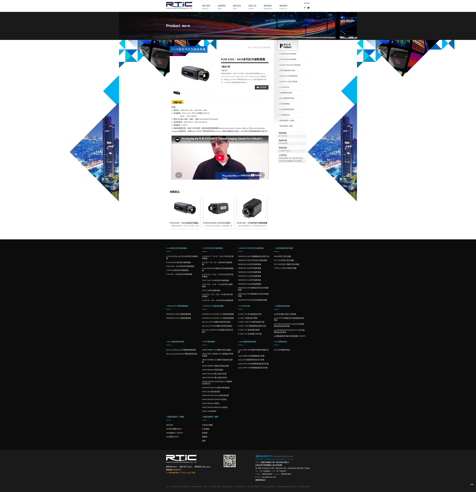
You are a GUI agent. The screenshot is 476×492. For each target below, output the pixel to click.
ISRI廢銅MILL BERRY (174, 433)
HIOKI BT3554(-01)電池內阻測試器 (215, 388)
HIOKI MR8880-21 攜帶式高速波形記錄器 (217, 361)
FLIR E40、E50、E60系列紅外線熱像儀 (217, 300)
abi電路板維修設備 (285, 93)
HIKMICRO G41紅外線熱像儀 (249, 280)
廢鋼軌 (204, 437)
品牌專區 (222, 7)
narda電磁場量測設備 (286, 109)
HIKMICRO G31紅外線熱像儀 (249, 276)
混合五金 (169, 425)
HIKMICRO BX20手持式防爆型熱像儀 (252, 300)
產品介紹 (252, 7)
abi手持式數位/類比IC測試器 (285, 314)
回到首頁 (307, 3)
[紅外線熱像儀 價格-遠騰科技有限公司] (179, 5)
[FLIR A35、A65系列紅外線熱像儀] (252, 208)
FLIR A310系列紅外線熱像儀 (177, 270)
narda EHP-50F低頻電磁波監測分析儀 (253, 368)
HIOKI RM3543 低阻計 (211, 403)
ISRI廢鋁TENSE (172, 437)
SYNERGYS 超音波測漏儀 (288, 82)
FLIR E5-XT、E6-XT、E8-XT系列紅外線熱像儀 (217, 257)
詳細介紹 (177, 102)
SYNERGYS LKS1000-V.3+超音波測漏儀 (218, 314)
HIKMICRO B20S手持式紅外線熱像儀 (252, 260)
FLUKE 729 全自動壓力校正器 (249, 334)
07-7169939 (283, 136)
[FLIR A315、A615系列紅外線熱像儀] (185, 208)
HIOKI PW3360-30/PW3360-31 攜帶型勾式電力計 (217, 383)
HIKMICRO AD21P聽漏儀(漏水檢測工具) (253, 256)
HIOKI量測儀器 (284, 104)
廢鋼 (204, 441)
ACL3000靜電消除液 (282, 350)
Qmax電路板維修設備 (286, 98)
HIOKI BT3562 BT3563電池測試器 (215, 395)
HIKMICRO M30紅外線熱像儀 (249, 268)
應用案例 (268, 7)
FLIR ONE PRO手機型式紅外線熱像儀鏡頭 (217, 269)
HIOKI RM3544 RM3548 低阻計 (214, 399)
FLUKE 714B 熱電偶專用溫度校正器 (252, 326)
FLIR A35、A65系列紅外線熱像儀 (252, 223)
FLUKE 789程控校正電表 (247, 318)
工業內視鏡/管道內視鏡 (287, 70)
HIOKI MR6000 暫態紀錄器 (212, 370)
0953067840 (283, 143)
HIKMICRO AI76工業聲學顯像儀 (178, 318)
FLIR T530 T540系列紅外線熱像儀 (215, 280)
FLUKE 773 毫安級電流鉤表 (249, 330)
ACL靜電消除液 (284, 115)
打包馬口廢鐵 (207, 425)
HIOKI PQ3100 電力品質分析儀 (214, 374)
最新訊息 (237, 7)
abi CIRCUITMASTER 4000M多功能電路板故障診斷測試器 (289, 325)
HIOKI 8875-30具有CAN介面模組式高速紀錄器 (217, 355)
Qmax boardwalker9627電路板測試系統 (181, 354)
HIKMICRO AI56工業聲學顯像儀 (178, 314)
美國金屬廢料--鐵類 (286, 126)
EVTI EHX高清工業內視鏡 (284, 260)
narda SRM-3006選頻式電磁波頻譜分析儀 (253, 351)
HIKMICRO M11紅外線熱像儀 (249, 264)
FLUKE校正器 (284, 87)
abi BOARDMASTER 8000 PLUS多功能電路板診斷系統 (289, 331)
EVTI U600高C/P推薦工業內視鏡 (286, 264)
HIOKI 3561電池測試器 (211, 392)
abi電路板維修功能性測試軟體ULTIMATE (290, 336)
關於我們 (206, 7)
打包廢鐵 (205, 429)
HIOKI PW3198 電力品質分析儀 (214, 378)
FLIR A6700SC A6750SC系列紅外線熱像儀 (222, 223)
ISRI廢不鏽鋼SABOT (174, 429)
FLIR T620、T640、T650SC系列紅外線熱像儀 (217, 275)
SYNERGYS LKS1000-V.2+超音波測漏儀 (218, 318)
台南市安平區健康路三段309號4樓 (268, 465)
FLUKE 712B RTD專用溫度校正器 (251, 322)
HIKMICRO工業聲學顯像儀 (288, 76)
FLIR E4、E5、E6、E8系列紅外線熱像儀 (217, 263)
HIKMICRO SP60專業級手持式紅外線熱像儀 (253, 295)
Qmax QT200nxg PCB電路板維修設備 (181, 350)
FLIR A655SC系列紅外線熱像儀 (178, 262)
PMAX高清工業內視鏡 (282, 256)
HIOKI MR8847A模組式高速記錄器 (215, 366)
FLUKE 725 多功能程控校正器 (249, 314)
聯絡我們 (283, 7)
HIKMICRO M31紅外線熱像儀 (249, 272)
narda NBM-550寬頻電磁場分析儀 (251, 356)
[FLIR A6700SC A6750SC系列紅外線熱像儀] (218, 208)
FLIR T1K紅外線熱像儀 (211, 290)
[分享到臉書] (304, 7)
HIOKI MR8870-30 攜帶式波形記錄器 (216, 350)
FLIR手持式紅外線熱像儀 (287, 59)
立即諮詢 (263, 87)
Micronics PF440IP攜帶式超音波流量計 (217, 326)
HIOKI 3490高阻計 (209, 411)
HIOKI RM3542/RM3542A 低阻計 (215, 407)
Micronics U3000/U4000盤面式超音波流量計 (217, 331)
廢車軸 (204, 433)
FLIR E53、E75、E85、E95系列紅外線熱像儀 (217, 295)
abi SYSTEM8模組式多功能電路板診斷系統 (289, 319)
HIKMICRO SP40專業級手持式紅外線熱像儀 (253, 289)
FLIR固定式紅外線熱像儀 (287, 54)
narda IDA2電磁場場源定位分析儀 (251, 360)
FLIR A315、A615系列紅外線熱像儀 (186, 223)
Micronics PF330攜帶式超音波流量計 (216, 322)
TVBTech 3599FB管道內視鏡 (285, 268)
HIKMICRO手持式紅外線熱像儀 (289, 65)
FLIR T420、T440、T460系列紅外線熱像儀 (217, 285)
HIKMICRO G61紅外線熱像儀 (249, 284)
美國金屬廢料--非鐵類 (286, 120)
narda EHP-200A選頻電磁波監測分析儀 (253, 364)
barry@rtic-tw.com (285, 151)
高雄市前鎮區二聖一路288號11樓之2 (275, 462)
